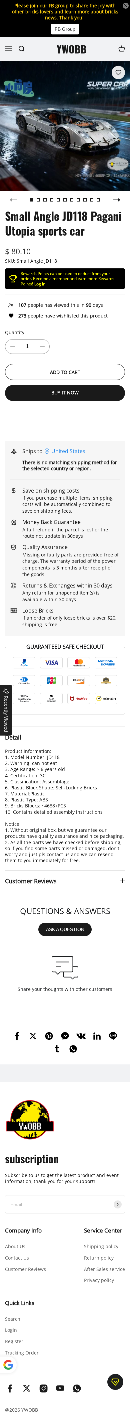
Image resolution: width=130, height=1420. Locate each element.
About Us (15, 1246)
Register (14, 1341)
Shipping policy (101, 1246)
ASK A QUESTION (65, 929)
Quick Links (19, 1303)
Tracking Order (22, 1352)
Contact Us (17, 1258)
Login (11, 1330)
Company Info (23, 1230)
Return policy (99, 1258)
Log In (39, 284)
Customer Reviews (25, 1269)
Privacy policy (99, 1280)
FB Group (65, 29)
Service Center (103, 1230)
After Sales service (104, 1269)
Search (12, 1319)
